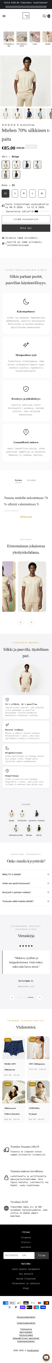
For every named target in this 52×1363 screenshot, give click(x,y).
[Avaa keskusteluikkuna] (46, 1357)
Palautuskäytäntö (26, 1321)
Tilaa (41, 1259)
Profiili (26, 1247)
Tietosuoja (26, 1333)
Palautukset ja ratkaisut (26, 1288)
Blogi (26, 1292)
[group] (8, 39)
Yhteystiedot (26, 1339)
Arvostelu (31, 480)
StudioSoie (33, 1355)
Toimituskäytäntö (26, 1327)
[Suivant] (31, 622)
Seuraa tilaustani (26, 1283)
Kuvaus (18, 480)
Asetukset (26, 1251)
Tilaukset (26, 1242)
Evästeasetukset (26, 1345)
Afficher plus (26, 517)
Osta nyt (26, 228)
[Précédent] (21, 622)
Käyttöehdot (26, 1336)
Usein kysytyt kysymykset (26, 1273)
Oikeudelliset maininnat (26, 1342)
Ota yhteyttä (26, 1278)
